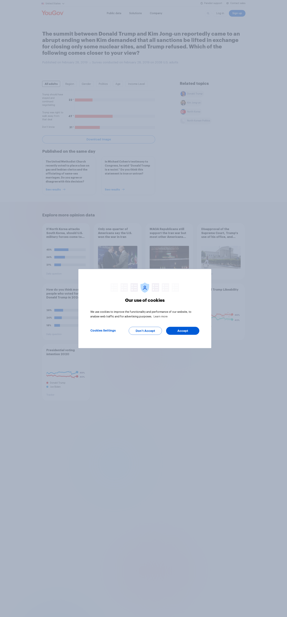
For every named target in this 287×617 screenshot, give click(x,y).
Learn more (160, 316)
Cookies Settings (103, 330)
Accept (182, 330)
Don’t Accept (145, 330)
